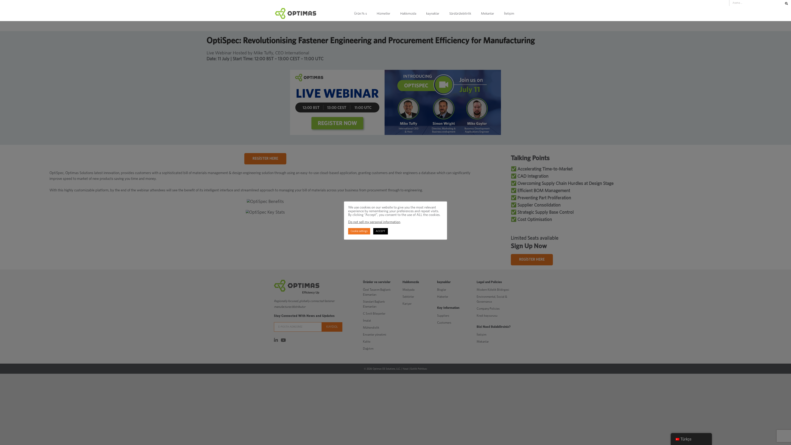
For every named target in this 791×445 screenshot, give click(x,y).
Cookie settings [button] (359, 231)
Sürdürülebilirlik (460, 13)
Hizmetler (383, 13)
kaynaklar (432, 13)
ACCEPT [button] (380, 231)
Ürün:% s (360, 13)
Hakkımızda (408, 13)
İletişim (509, 13)
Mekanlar (487, 13)
